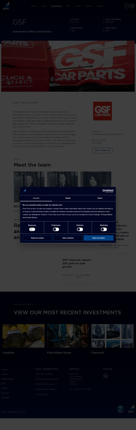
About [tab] (100, 198)
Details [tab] (68, 198)
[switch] (56, 229)
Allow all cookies (98, 238)
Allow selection (68, 238)
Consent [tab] (36, 198)
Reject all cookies (37, 238)
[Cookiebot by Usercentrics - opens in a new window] (104, 191)
